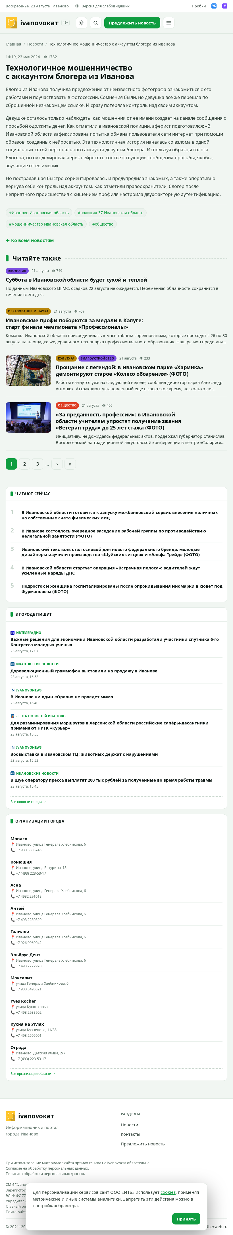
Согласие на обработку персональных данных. (47, 1168)
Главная (13, 44)
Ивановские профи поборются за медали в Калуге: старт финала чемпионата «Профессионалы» (74, 323)
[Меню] (168, 22)
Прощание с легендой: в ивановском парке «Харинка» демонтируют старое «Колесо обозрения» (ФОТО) (129, 370)
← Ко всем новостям (30, 240)
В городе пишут (33, 614)
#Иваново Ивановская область (39, 212)
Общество (67, 405)
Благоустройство (97, 358)
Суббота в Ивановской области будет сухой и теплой (76, 279)
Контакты (130, 1134)
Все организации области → (33, 1073)
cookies (168, 1192)
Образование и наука (28, 311)
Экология (17, 271)
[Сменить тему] (81, 22)
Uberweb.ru (216, 1226)
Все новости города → (28, 802)
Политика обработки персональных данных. (45, 1173)
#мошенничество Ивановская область (46, 224)
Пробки (199, 6)
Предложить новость (143, 1144)
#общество (102, 224)
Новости (35, 44)
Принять (186, 1219)
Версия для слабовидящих (106, 6)
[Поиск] (95, 22)
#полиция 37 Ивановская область (110, 212)
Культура (66, 358)
